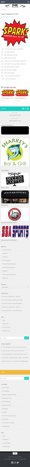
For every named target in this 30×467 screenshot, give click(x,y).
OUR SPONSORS (7, 401)
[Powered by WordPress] (9, 459)
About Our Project (7, 250)
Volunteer (5, 253)
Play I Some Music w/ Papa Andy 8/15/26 (12, 300)
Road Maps (5, 408)
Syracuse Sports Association (9, 240)
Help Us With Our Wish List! (9, 274)
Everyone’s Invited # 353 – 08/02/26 (11, 307)
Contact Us (5, 257)
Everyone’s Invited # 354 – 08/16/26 (11, 296)
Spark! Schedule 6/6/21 (20, 98)
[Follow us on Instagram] (25, 109)
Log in (4, 320)
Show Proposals (6, 260)
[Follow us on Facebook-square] (23, 109)
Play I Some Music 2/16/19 (20, 354)
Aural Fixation (6, 387)
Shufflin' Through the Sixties (9, 415)
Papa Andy (5, 17)
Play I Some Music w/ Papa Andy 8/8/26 (12, 303)
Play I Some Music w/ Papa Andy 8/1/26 (12, 310)
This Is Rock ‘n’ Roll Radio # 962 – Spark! (12, 357)
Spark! (3, 2)
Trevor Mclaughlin (7, 347)
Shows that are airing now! (9, 267)
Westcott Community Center (9, 222)
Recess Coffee (5, 187)
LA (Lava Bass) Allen (7, 354)
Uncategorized (6, 426)
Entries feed (5, 323)
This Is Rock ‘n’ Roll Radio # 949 (20, 361)
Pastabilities (4, 205)
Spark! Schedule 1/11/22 (7, 98)
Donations (5, 271)
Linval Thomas (6, 350)
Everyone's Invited (7, 398)
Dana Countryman (7, 361)
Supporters (5, 278)
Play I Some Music (7, 405)
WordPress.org (6, 330)
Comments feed (6, 327)
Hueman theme (22, 459)
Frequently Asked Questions (9, 264)
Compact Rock (6, 391)
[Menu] (28, 2)
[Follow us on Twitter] (28, 109)
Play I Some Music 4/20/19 (19, 347)
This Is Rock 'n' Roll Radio (8, 423)
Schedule (3, 9)
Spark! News (6, 419)
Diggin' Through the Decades (9, 394)
